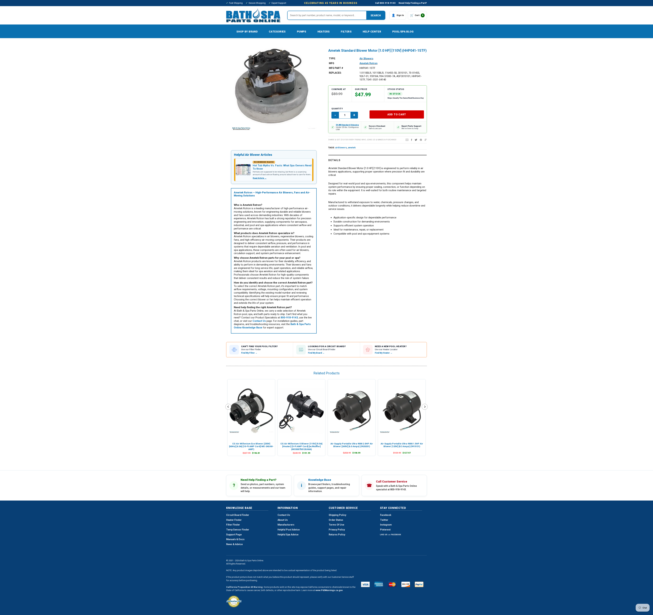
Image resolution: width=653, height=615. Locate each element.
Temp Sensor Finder (237, 529)
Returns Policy (337, 534)
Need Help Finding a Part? (413, 3)
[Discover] (405, 584)
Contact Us (284, 515)
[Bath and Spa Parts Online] (253, 15)
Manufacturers (286, 524)
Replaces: (335, 72)
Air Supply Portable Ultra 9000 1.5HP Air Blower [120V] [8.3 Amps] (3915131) (402, 445)
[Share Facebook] (411, 139)
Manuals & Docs (235, 539)
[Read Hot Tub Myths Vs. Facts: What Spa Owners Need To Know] (243, 169)
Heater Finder (234, 520)
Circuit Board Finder (237, 515)
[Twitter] (416, 139)
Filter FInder (233, 524)
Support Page (234, 534)
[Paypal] (419, 584)
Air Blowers (366, 58)
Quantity (337, 108)
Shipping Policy (337, 515)
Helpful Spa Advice (288, 534)
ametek (352, 147)
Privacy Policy (337, 529)
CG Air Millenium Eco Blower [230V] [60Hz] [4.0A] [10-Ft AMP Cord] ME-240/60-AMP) (251, 446)
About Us (283, 520)
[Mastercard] (392, 584)
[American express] (378, 584)
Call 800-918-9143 (385, 3)
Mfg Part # (336, 68)
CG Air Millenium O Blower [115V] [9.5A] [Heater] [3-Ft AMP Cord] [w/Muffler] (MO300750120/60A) (301, 446)
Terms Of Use (336, 524)
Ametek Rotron (368, 63)
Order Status (336, 520)
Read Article (259, 178)
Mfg (331, 63)
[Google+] (426, 139)
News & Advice (234, 544)
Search (376, 15)
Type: (332, 58)
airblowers (341, 147)
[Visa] (365, 584)
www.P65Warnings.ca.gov (329, 590)
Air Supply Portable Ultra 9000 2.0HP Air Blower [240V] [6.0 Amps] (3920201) (351, 445)
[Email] (407, 139)
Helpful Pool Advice (289, 529)
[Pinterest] (421, 139)
